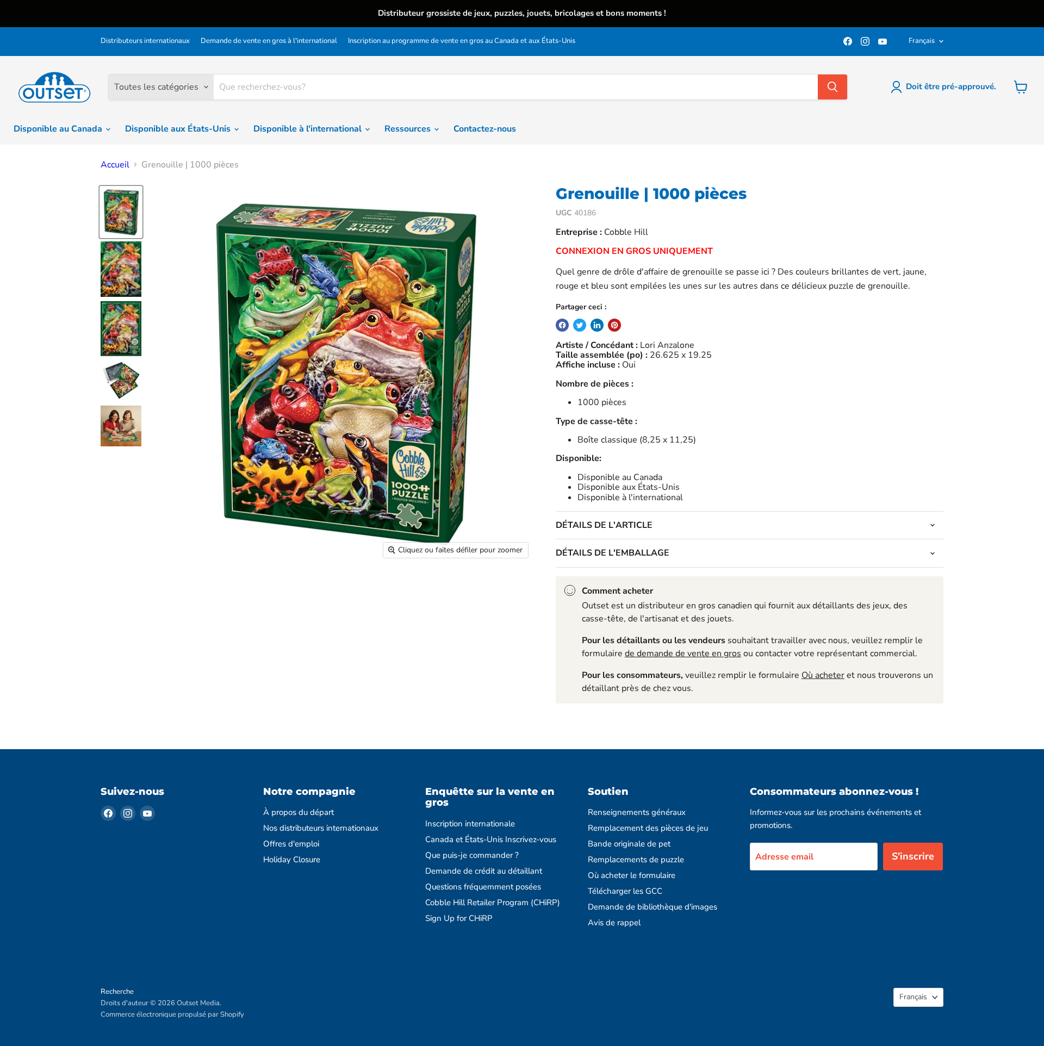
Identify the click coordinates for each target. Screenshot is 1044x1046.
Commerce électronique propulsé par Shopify (172, 1014)
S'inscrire (913, 856)
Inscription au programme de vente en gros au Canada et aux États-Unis (461, 41)
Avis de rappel (614, 922)
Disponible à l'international (308, 129)
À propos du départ (298, 812)
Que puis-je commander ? (472, 855)
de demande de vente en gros (683, 653)
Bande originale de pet (629, 843)
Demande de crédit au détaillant (483, 871)
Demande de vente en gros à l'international (269, 41)
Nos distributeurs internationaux (320, 828)
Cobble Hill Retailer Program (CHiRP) (492, 902)
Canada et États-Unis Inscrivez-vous (490, 839)
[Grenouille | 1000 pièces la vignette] (121, 212)
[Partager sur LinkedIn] (597, 325)
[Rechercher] (832, 86)
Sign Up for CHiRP (459, 918)
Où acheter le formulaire (631, 875)
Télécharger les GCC (625, 891)
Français (922, 41)
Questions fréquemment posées (483, 886)
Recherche (117, 992)
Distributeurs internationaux (145, 41)
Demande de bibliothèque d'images (652, 906)
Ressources (408, 129)
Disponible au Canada (59, 129)
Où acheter (822, 675)
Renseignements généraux (637, 812)
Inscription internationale (470, 823)
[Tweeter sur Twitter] (579, 325)
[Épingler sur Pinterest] (614, 325)
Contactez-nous (484, 129)
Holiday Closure (291, 859)
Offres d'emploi (291, 843)
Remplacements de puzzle (636, 859)
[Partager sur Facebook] (562, 325)
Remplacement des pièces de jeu (648, 828)
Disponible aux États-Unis (179, 129)
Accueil (115, 165)
